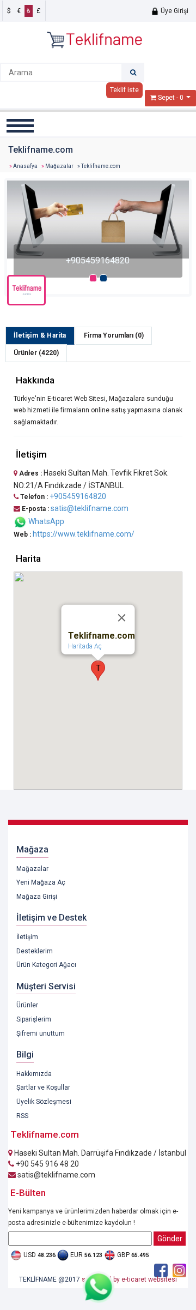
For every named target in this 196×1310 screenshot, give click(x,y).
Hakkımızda (34, 1074)
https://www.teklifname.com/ (83, 534)
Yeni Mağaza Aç (40, 882)
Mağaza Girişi (36, 896)
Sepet (166, 97)
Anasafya (25, 166)
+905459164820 (78, 496)
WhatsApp (45, 521)
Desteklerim (34, 951)
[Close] (122, 618)
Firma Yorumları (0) (114, 335)
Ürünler (27, 1005)
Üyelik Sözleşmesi (43, 1101)
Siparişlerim (33, 1019)
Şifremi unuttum (40, 1033)
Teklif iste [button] (124, 90)
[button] (98, 670)
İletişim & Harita (40, 335)
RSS (22, 1116)
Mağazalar (59, 166)
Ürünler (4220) (36, 353)
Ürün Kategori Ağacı (46, 965)
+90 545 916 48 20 (46, 1163)
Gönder (169, 1238)
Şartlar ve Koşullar (43, 1087)
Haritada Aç (85, 646)
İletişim (27, 937)
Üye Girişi (173, 11)
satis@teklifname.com (89, 508)
